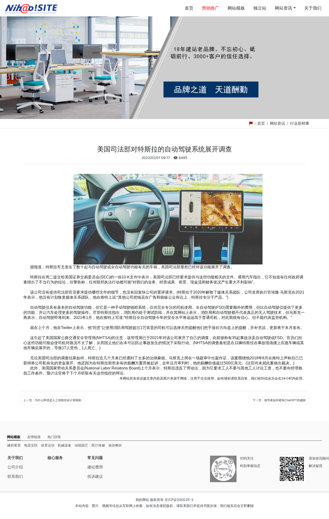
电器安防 (31, 445)
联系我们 (15, 476)
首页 (189, 8)
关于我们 (313, 8)
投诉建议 (95, 476)
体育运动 (47, 445)
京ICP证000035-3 (178, 500)
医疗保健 (98, 445)
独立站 (259, 8)
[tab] (14, 436)
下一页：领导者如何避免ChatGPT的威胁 (279, 400)
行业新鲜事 (299, 123)
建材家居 (14, 445)
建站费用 (95, 467)
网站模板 (236, 8)
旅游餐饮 (115, 445)
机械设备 (64, 445)
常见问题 (95, 457)
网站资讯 (283, 8)
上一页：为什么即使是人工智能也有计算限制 (52, 400)
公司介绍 (15, 467)
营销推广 (210, 8)
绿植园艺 (81, 445)
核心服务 (55, 457)
